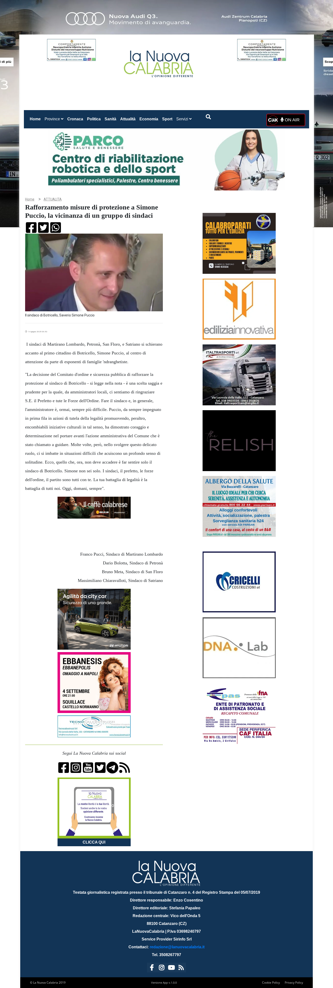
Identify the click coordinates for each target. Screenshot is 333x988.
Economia (148, 119)
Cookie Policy (271, 982)
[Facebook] (152, 968)
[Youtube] (171, 968)
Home (36, 119)
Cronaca (75, 119)
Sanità (110, 119)
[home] (159, 62)
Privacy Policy (294, 982)
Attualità (128, 119)
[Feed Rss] (181, 968)
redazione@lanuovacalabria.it (177, 947)
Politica (94, 119)
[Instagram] (161, 968)
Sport (167, 119)
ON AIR (292, 119)
